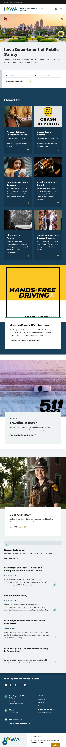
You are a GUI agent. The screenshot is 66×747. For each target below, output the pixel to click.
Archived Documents (45, 713)
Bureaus (40, 706)
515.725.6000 (13, 712)
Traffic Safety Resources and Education (25, 340)
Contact (40, 695)
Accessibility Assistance (46, 709)
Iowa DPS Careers (16, 527)
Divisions (41, 702)
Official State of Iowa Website (13, 2)
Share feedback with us (18, 723)
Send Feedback (36, 737)
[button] (55, 745)
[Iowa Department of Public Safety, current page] (11, 9)
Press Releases (10, 558)
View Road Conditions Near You (21, 435)
